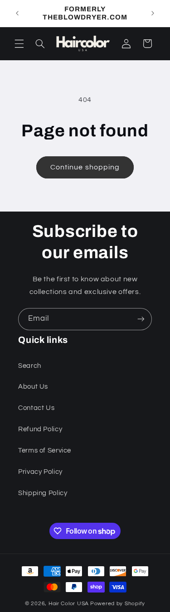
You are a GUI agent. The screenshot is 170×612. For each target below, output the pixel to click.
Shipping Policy (42, 493)
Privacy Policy (40, 471)
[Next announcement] (153, 13)
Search (29, 365)
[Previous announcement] (17, 13)
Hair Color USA (69, 603)
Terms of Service (44, 450)
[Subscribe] (141, 319)
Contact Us (36, 408)
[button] (19, 43)
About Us (33, 386)
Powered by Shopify (117, 603)
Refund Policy (40, 429)
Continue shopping (85, 167)
